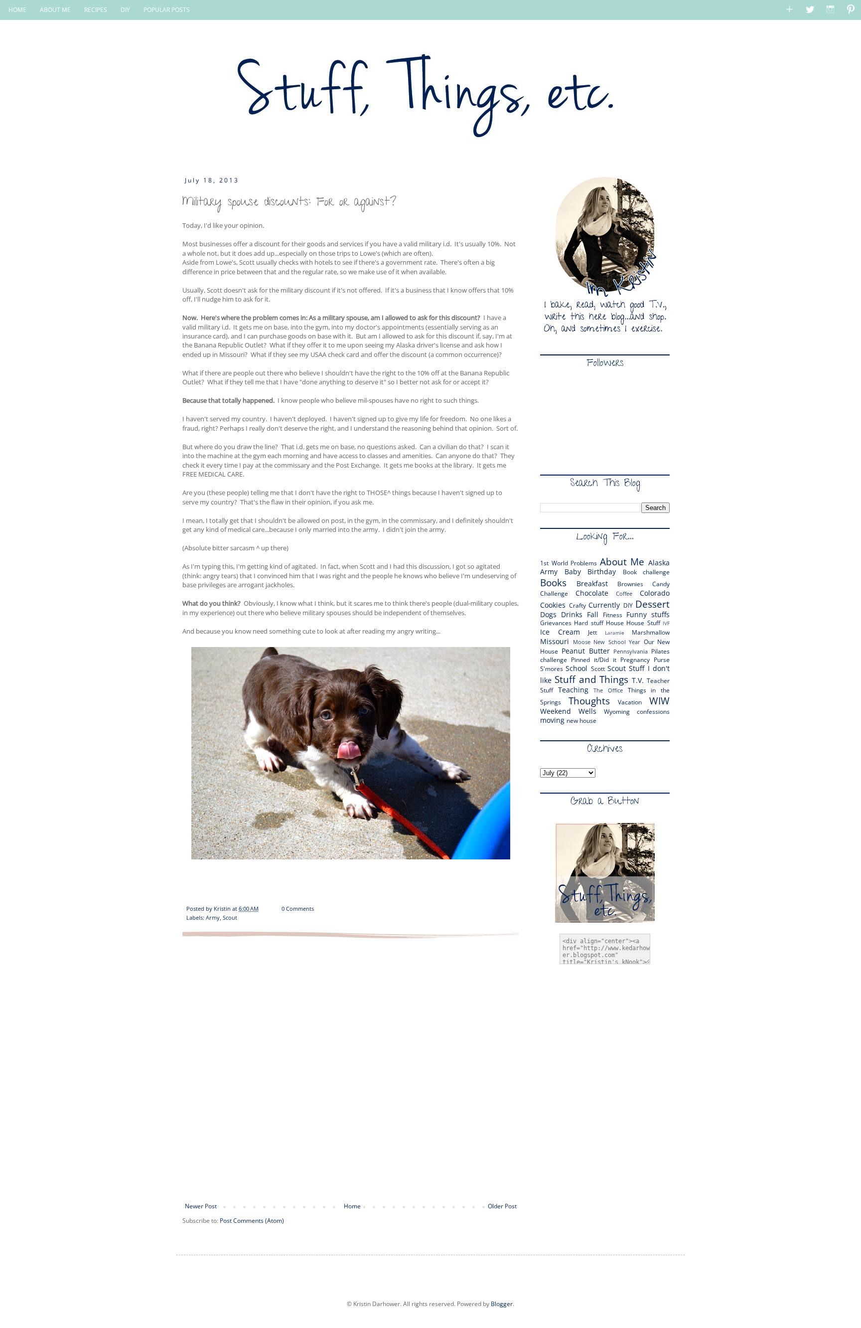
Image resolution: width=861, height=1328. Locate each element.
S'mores (551, 668)
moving (552, 720)
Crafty (577, 605)
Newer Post (201, 1206)
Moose (581, 642)
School (576, 668)
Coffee (624, 593)
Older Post (502, 1206)
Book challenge (646, 572)
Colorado (655, 593)
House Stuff (643, 623)
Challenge (554, 593)
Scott (598, 668)
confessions (653, 711)
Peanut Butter (586, 651)
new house (581, 720)
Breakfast (592, 583)
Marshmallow (651, 632)
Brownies (630, 584)
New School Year (616, 642)
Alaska (659, 562)
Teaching (573, 689)
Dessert (652, 604)
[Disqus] (350, 1069)
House (615, 623)
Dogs (548, 614)
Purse (662, 660)
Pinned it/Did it (593, 660)
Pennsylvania (630, 651)
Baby (573, 571)
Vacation (630, 702)
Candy (661, 584)
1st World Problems (568, 563)
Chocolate (591, 593)
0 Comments (298, 908)
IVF (666, 623)
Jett (592, 632)
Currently (604, 605)
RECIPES (95, 9)
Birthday (601, 571)
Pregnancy (635, 660)
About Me (622, 561)
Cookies (553, 605)
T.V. (638, 680)
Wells (587, 711)
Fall (592, 614)
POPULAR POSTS (167, 9)
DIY (125, 9)
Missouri (554, 641)
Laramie (614, 633)
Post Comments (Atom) (252, 1220)
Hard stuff (588, 623)
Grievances (556, 623)
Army (213, 917)
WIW (659, 700)
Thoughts (589, 700)
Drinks (571, 614)
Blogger (502, 1304)
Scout (230, 917)
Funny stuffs (648, 614)
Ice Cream (560, 632)
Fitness (612, 615)
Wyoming (617, 711)
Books (553, 582)
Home (352, 1206)
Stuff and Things (592, 679)
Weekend (555, 711)
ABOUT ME (55, 9)
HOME (17, 9)
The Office (608, 690)
